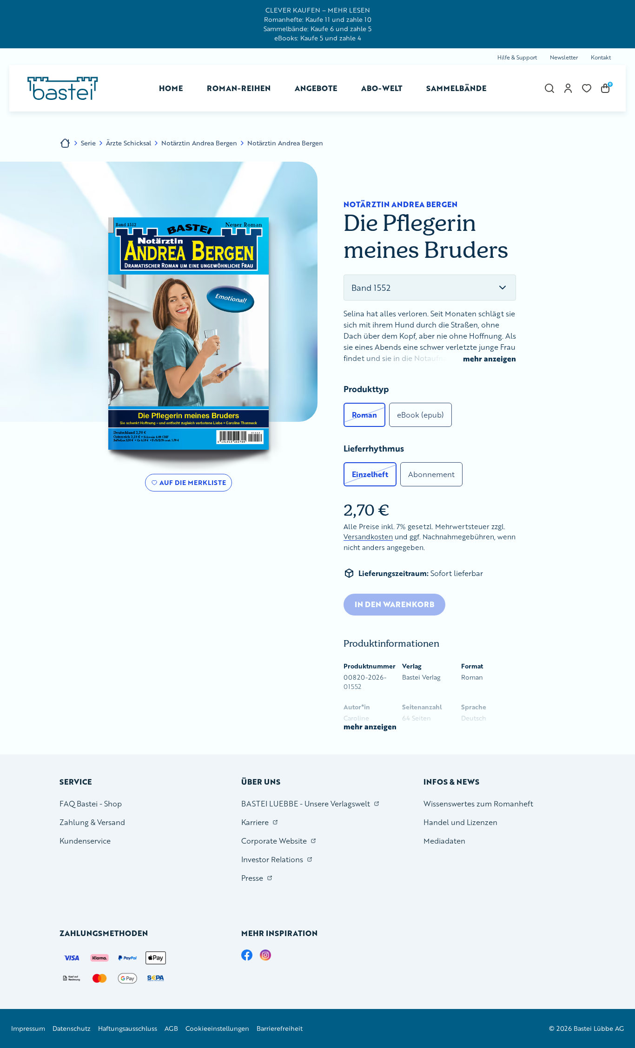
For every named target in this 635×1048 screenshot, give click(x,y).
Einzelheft (370, 474)
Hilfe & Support (517, 57)
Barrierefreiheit (280, 1028)
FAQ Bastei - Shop (91, 803)
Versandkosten (368, 537)
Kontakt (601, 57)
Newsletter (564, 57)
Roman (364, 414)
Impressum (28, 1028)
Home (171, 88)
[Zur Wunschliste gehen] (586, 88)
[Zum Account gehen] (568, 88)
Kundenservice (85, 840)
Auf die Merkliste (191, 484)
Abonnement (431, 474)
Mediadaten (444, 840)
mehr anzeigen (489, 359)
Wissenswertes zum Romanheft (478, 803)
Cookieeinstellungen (217, 1028)
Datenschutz (72, 1028)
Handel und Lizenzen (460, 822)
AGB (171, 1028)
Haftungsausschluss (127, 1028)
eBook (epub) (420, 414)
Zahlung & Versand (92, 822)
